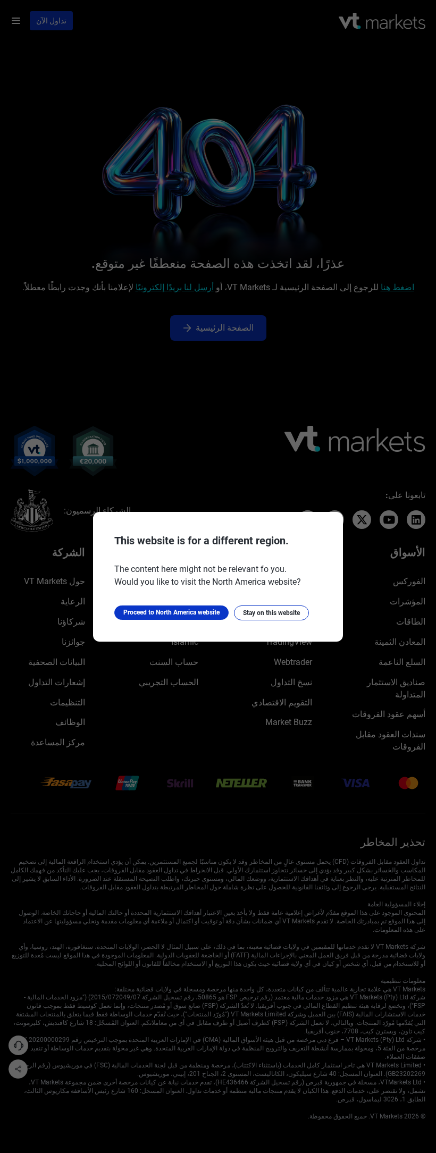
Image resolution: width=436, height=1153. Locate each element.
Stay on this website (271, 613)
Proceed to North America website (171, 612)
